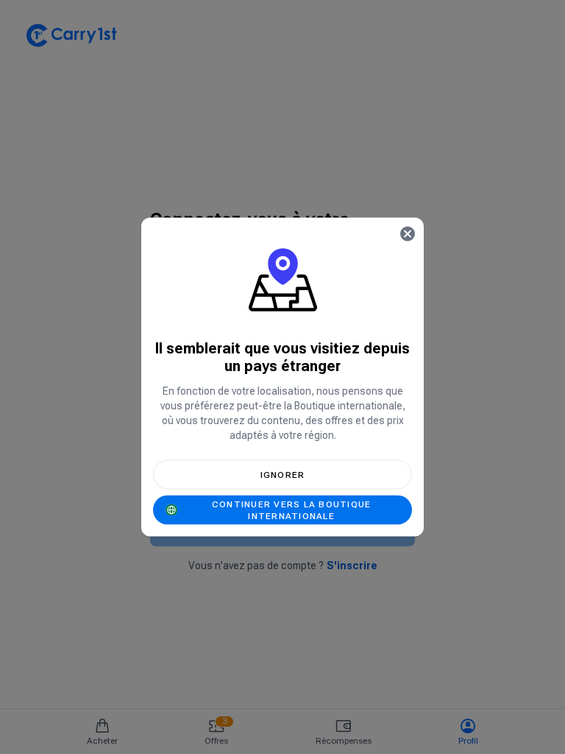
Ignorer (282, 475)
